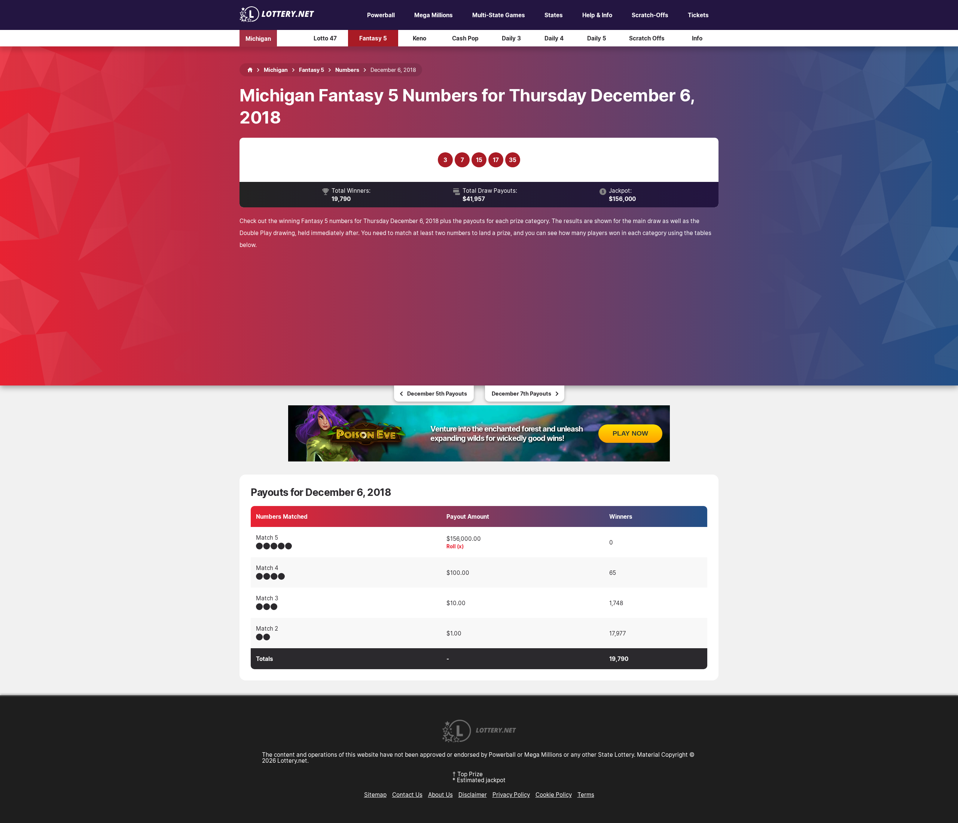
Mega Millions (433, 15)
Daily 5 (596, 38)
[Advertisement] (479, 306)
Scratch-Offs (650, 15)
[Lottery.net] (277, 20)
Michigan (258, 38)
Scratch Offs (647, 38)
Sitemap (375, 794)
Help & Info (597, 15)
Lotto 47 (325, 38)
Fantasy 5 (373, 38)
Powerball (381, 15)
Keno (419, 38)
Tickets (698, 15)
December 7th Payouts (521, 393)
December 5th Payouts (437, 393)
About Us (440, 794)
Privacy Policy (511, 794)
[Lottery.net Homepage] (250, 70)
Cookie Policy (554, 794)
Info (697, 38)
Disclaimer (472, 794)
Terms (585, 794)
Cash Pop (465, 38)
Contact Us (407, 794)
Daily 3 (511, 38)
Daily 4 (554, 38)
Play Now (630, 433)
